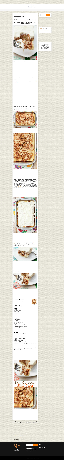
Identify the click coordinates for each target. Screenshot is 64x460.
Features (40, 445)
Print (34, 304)
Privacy (40, 448)
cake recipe (19, 186)
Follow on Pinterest (42, 447)
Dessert (17, 14)
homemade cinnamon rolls (26, 82)
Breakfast (15, 14)
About (40, 444)
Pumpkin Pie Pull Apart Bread (19, 435)
